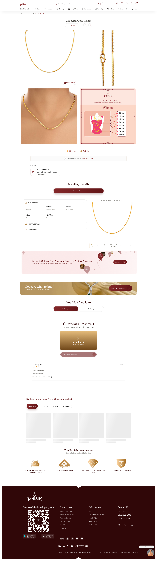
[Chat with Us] (132, 525)
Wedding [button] (100, 9)
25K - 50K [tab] (44, 406)
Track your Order (65, 521)
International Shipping (67, 514)
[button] (48, 377)
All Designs (65, 309)
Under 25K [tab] (32, 406)
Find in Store (118, 262)
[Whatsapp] (119, 525)
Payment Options (65, 518)
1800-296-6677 (123, 511)
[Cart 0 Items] (136, 3)
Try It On (73, 25)
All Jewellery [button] (26, 9)
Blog (90, 511)
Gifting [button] (111, 9)
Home (23, 14)
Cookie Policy (93, 525)
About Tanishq (93, 521)
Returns (62, 525)
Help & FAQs (93, 518)
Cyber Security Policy (105, 552)
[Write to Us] (125, 525)
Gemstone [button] (87, 9)
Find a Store (63, 528)
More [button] (135, 9)
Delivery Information (66, 511)
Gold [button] (38, 9)
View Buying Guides (118, 288)
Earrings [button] (61, 9)
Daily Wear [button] (74, 9)
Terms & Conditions (117, 552)
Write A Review (70, 354)
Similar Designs (90, 309)
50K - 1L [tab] (56, 406)
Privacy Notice (127, 552)
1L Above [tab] (66, 406)
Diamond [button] (50, 9)
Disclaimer (135, 552)
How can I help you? (146, 547)
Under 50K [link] (123, 9)
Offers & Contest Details (96, 514)
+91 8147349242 (124, 518)
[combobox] (77, 4)
